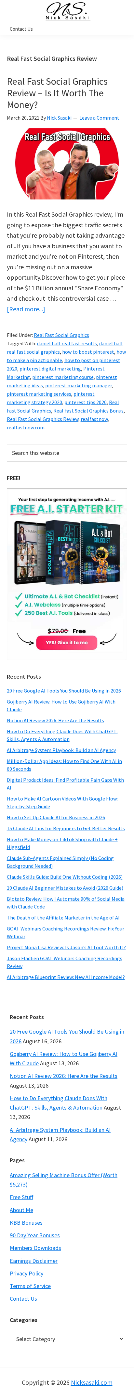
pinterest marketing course (63, 377)
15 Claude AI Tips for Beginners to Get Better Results (66, 828)
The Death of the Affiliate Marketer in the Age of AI (63, 917)
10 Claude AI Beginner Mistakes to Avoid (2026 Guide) (65, 888)
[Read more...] (26, 309)
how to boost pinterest (88, 352)
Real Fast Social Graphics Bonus (88, 410)
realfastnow (94, 419)
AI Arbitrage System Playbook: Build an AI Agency (61, 750)
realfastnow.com (26, 427)
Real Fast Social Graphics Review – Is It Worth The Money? (57, 93)
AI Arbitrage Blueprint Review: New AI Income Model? (66, 977)
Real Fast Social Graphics (61, 335)
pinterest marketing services (39, 394)
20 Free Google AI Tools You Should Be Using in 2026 (64, 690)
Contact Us (23, 1298)
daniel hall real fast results (67, 343)
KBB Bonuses (26, 1222)
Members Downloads (35, 1248)
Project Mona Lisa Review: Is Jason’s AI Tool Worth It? (66, 947)
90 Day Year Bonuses (35, 1235)
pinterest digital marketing (50, 368)
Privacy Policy (26, 1273)
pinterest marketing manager (78, 385)
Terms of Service (30, 1286)
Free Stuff (21, 1197)
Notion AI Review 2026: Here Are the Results (55, 720)
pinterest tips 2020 (85, 402)
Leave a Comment (99, 117)
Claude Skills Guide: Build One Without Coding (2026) (65, 877)
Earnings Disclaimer (34, 1260)
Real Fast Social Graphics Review (42, 419)
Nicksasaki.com (92, 1382)
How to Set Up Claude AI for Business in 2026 (56, 817)
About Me (21, 1210)
